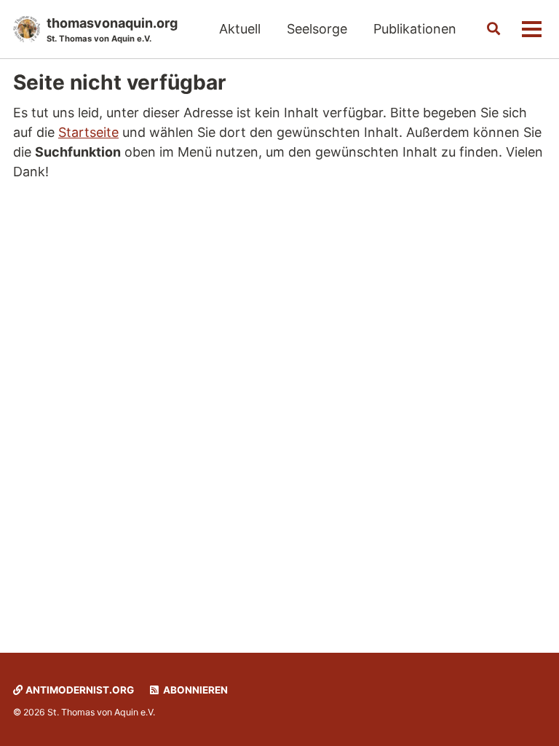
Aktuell (240, 28)
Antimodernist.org (78, 690)
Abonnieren (194, 690)
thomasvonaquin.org (112, 29)
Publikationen (414, 28)
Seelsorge (317, 28)
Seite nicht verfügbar (119, 82)
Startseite (88, 132)
